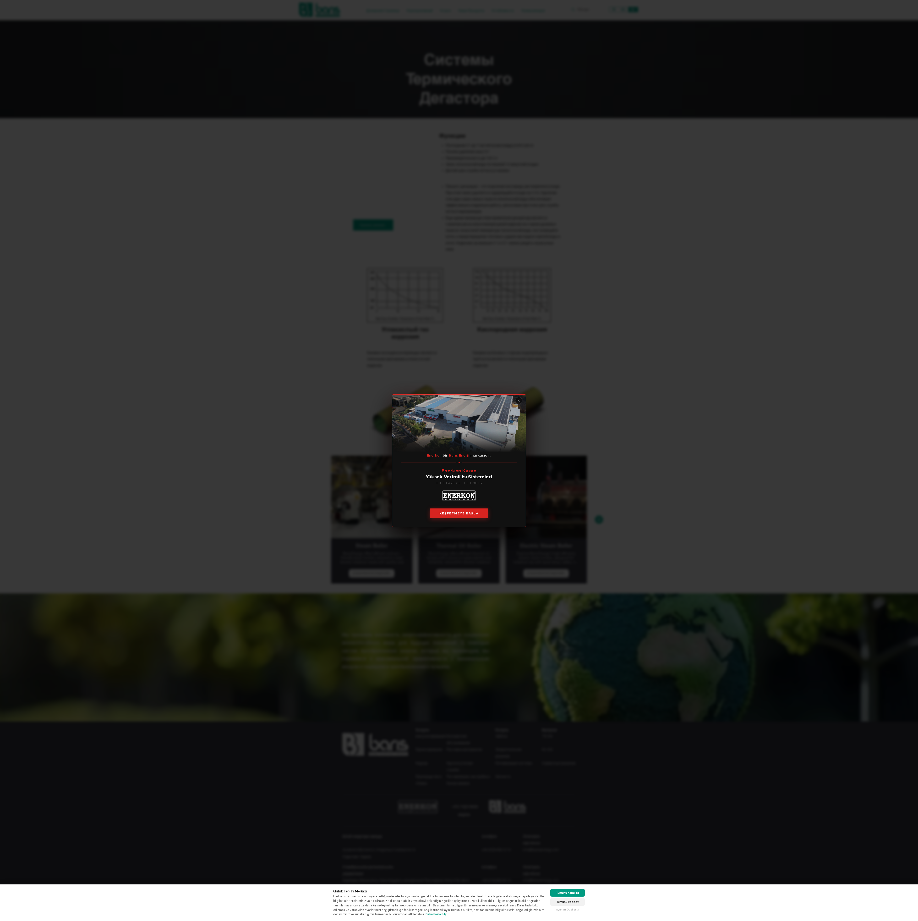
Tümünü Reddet (568, 902)
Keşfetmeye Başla (459, 513)
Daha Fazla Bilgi (436, 914)
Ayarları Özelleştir (567, 909)
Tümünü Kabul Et (567, 893)
